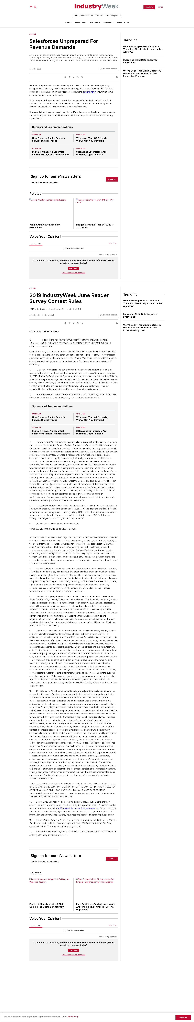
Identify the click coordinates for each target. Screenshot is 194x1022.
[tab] (35, 243)
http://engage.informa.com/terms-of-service (77, 821)
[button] (31, 7)
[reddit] (77, 77)
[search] (35, 7)
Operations (95, 22)
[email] (81, 77)
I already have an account (73, 273)
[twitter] (73, 77)
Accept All (183, 1017)
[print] (117, 77)
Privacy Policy (73, 1017)
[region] (73, 249)
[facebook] (65, 77)
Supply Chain (123, 22)
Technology (80, 22)
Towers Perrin (89, 92)
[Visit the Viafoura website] (112, 255)
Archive (32, 34)
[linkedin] (69, 77)
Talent (68, 22)
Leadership (109, 22)
